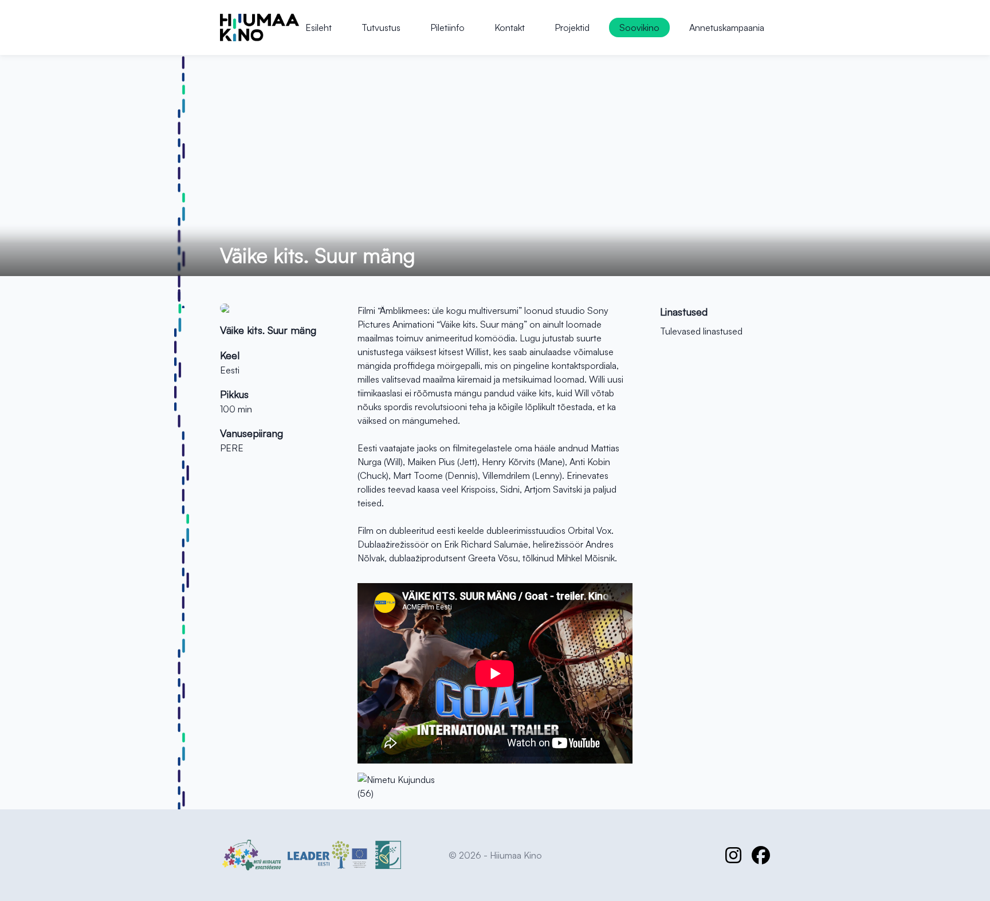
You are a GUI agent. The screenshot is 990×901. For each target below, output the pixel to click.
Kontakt (509, 27)
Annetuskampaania (726, 27)
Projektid (572, 27)
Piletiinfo (447, 27)
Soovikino (639, 27)
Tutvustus (381, 27)
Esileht (318, 27)
